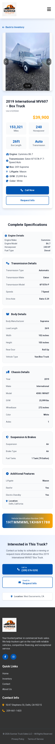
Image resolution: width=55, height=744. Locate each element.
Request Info (28, 200)
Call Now (29, 190)
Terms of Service (36, 739)
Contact (6, 684)
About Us (7, 689)
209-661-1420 (13, 710)
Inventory (7, 678)
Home (5, 673)
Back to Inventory (15, 27)
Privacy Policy (18, 739)
